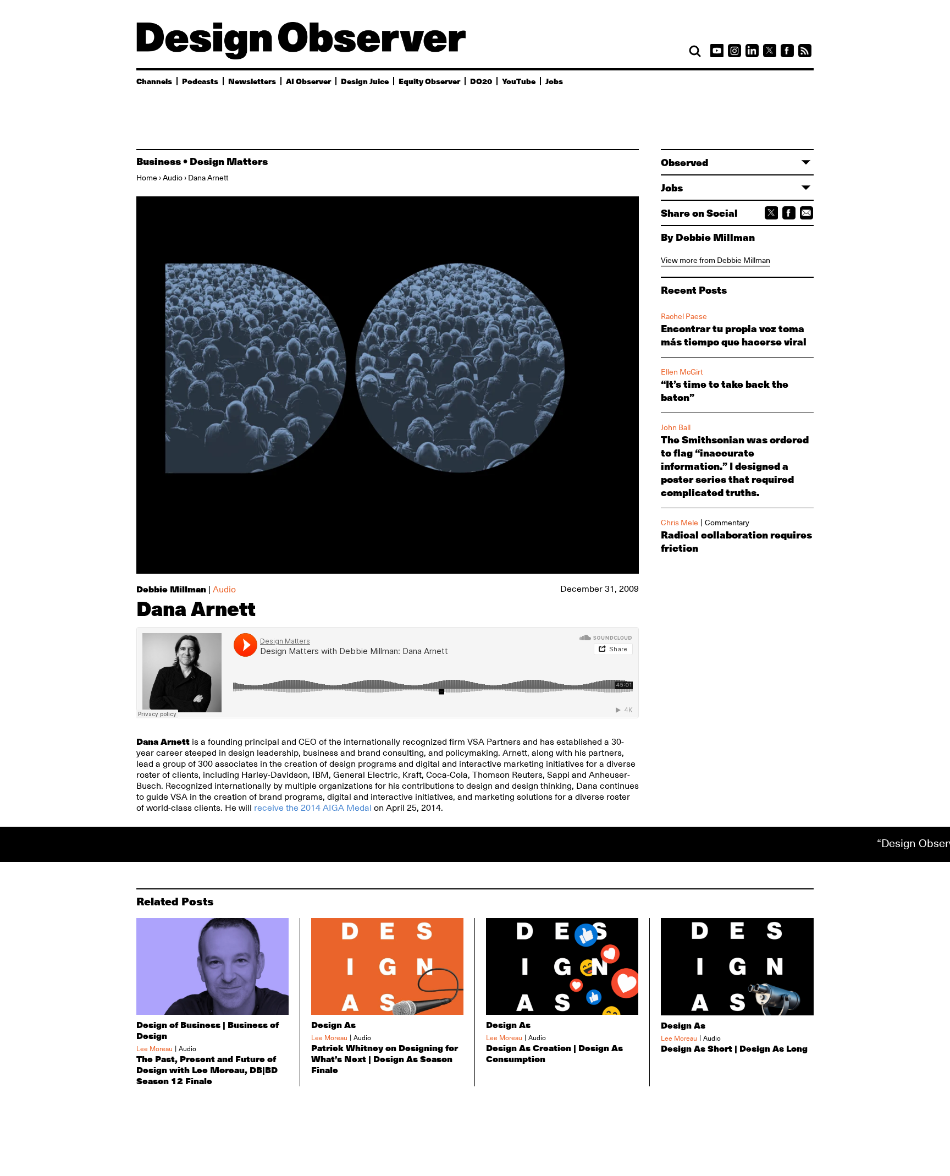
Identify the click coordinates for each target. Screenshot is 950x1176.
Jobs (554, 81)
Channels (154, 81)
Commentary (727, 522)
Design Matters (229, 161)
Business (158, 161)
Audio (173, 178)
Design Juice (365, 81)
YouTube (518, 81)
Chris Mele (679, 522)
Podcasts (200, 81)
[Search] (695, 51)
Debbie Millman (171, 589)
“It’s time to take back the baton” (724, 390)
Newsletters (252, 81)
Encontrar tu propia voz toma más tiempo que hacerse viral (734, 335)
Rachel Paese (684, 316)
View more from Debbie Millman (715, 260)
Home (146, 178)
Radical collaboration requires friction (736, 541)
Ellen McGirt (682, 372)
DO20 (481, 81)
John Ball (676, 427)
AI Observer (308, 81)
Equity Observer (429, 81)
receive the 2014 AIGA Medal (313, 808)
